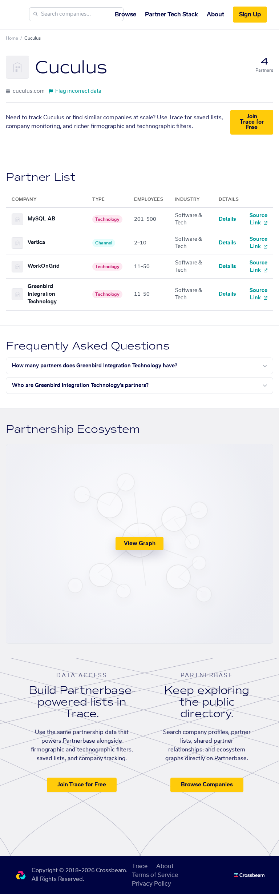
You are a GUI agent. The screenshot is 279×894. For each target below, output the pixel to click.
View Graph (139, 543)
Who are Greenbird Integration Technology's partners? (80, 385)
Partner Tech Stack (171, 14)
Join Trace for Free (252, 122)
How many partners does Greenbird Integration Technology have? (94, 365)
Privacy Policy (151, 884)
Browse (125, 14)
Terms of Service (155, 875)
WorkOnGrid (44, 266)
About (215, 14)
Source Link (258, 219)
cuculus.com (28, 91)
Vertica (36, 242)
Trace (139, 866)
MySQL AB (41, 218)
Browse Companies (207, 784)
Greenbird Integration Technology (42, 294)
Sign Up (250, 14)
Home (12, 38)
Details (227, 219)
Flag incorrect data (78, 91)
